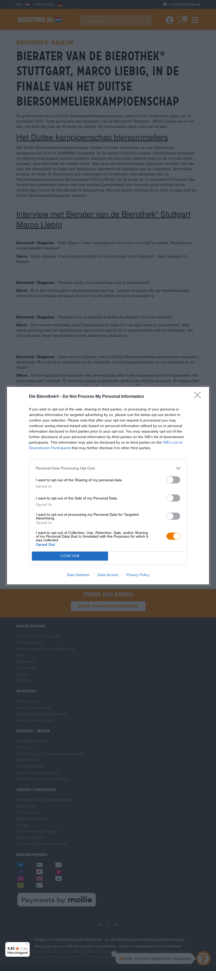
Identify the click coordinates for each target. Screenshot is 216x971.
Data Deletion (78, 575)
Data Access (108, 575)
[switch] (173, 479)
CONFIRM (70, 556)
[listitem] (108, 468)
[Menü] (26, 945)
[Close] (199, 397)
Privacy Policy (137, 575)
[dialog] (108, 486)
